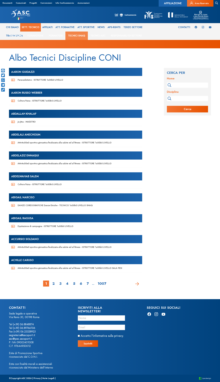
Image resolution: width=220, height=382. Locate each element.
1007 (102, 283)
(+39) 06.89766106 (24, 328)
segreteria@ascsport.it (22, 335)
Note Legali (48, 378)
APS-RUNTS (114, 27)
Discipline (15, 35)
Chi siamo (12, 27)
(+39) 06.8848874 (23, 324)
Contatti (184, 27)
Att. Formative (65, 27)
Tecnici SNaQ (76, 35)
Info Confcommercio (65, 3)
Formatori (56, 35)
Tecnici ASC (98, 35)
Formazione (35, 35)
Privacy (37, 378)
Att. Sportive (86, 27)
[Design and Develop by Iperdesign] (205, 378)
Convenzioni (46, 3)
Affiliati (47, 27)
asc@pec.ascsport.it (20, 339)
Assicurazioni (83, 3)
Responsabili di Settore (126, 35)
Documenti (7, 3)
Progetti (33, 3)
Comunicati (21, 3)
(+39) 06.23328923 (24, 332)
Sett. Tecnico (30, 27)
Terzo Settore (132, 27)
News (101, 27)
